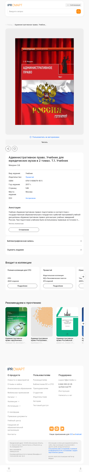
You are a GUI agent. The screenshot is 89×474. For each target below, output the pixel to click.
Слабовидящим (75, 5)
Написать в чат (65, 395)
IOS (71, 434)
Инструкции (64, 391)
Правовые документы (17, 416)
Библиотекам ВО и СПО (43, 384)
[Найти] (78, 11)
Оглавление (24, 230)
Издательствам (40, 397)
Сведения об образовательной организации (15, 427)
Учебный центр (14, 420)
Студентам (38, 393)
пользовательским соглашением (59, 449)
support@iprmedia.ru (67, 380)
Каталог (9, 471)
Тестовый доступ (41, 405)
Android (78, 434)
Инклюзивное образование (20, 388)
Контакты (12, 434)
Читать (44, 142)
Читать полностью (16, 224)
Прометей (30, 177)
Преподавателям (40, 388)
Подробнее (22, 286)
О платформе (13, 412)
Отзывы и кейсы (15, 384)
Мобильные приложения (18, 393)
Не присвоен (31, 198)
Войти (80, 471)
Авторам (37, 401)
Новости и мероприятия (18, 380)
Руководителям (40, 380)
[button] (44, 241)
